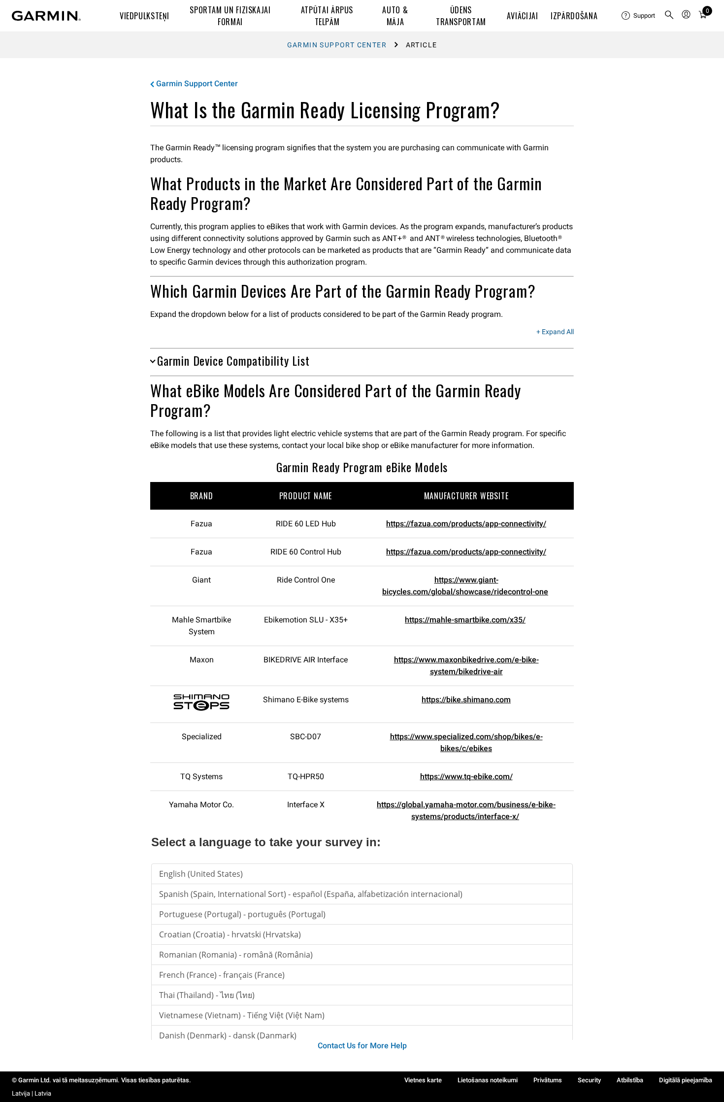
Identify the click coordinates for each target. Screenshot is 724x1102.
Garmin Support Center (337, 45)
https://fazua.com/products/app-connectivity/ (466, 523)
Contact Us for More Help (362, 1045)
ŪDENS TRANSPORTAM (461, 16)
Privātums (547, 1080)
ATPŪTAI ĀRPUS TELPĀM (327, 16)
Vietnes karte (423, 1080)
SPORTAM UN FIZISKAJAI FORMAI (230, 16)
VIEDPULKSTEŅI (144, 16)
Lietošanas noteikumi (488, 1080)
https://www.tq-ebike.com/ (466, 776)
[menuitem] (639, 16)
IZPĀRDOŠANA (574, 16)
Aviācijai (522, 16)
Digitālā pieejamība (685, 1080)
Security (589, 1080)
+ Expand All (555, 332)
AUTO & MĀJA (395, 16)
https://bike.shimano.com (466, 699)
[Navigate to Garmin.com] (46, 16)
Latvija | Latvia (31, 1093)
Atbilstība (630, 1080)
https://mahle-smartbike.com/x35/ (465, 619)
